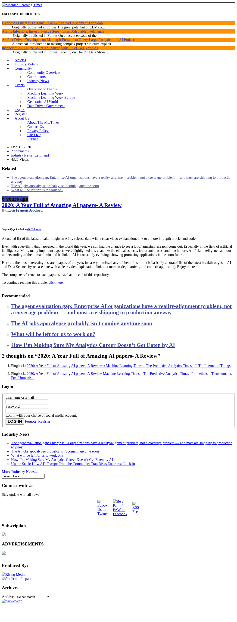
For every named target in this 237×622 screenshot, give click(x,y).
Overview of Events (42, 89)
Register (21, 114)
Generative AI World (42, 102)
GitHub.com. (34, 229)
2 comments (20, 151)
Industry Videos (26, 64)
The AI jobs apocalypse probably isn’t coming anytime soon (55, 186)
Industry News (38, 81)
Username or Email (20, 397)
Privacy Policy (38, 131)
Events (20, 85)
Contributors (36, 77)
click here (56, 282)
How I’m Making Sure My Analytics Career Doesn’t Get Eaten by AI (93, 345)
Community (23, 68)
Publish (32, 139)
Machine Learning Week (45, 93)
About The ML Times (43, 122)
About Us (22, 118)
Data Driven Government (46, 106)
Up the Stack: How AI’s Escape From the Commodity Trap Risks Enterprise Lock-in (73, 464)
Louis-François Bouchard (24, 210)
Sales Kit (34, 135)
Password (13, 406)
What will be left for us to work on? (37, 190)
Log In (20, 110)
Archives (8, 597)
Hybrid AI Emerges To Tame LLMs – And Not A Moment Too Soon (52, 23)
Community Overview (43, 72)
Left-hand (41, 155)
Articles (20, 60)
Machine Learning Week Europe (51, 97)
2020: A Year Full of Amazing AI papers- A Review (62, 205)
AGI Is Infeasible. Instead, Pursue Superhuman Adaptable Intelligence (53, 31)
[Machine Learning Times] (22, 5)
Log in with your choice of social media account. (41, 415)
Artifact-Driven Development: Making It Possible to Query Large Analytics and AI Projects (68, 40)
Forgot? (30, 421)
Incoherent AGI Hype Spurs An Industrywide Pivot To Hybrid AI (50, 48)
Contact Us (35, 127)
